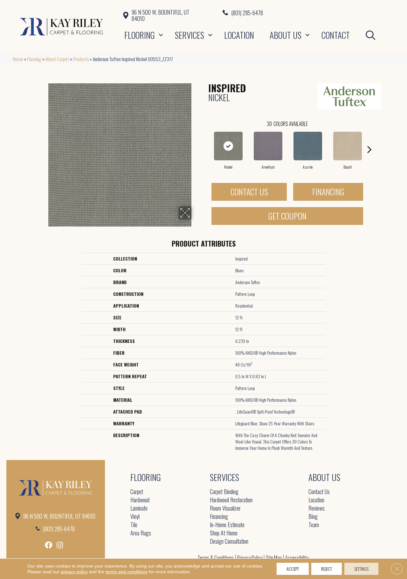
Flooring (139, 35)
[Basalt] (347, 146)
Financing (328, 191)
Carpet (136, 492)
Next (369, 139)
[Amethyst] (268, 146)
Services (189, 35)
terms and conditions (127, 571)
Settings (361, 568)
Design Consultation (229, 541)
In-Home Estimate (227, 525)
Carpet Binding (224, 492)
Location (239, 35)
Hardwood (139, 500)
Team (313, 525)
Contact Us (249, 191)
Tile (133, 525)
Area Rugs (140, 533)
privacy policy (74, 571)
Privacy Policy (249, 558)
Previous (205, 139)
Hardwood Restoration (231, 500)
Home (18, 58)
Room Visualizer (225, 508)
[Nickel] (228, 146)
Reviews (316, 508)
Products (81, 58)
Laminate (139, 508)
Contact (335, 35)
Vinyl (135, 516)
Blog (313, 516)
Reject (326, 568)
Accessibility (296, 558)
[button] (161, 35)
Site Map (274, 558)
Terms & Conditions (215, 558)
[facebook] (48, 545)
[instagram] (60, 545)
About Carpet (57, 58)
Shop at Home (224, 533)
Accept (292, 568)
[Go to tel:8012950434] (308, 12)
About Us (285, 35)
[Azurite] (308, 146)
